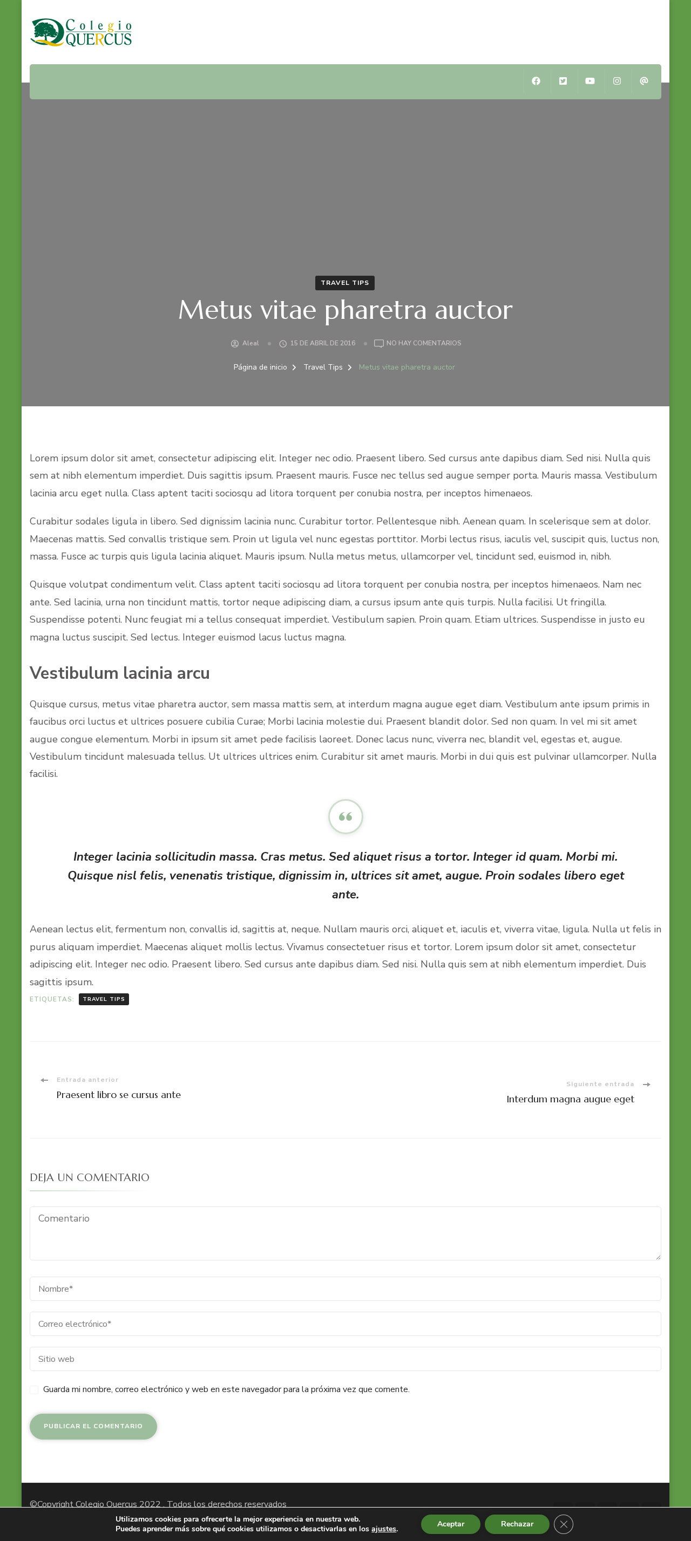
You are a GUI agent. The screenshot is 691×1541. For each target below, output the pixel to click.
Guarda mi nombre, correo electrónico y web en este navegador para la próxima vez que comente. (226, 1389)
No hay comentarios (424, 344)
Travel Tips (345, 282)
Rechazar (517, 1524)
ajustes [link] (383, 1529)
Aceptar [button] (450, 1524)
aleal (250, 343)
